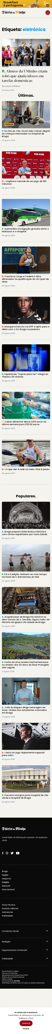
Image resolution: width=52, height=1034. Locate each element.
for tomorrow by (11, 981)
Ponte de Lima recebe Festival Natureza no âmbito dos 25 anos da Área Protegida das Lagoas (23, 636)
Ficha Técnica (8, 904)
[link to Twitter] (12, 853)
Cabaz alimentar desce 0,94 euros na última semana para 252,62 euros (24, 394)
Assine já (26, 1023)
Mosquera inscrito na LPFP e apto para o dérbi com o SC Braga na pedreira (24, 299)
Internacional (8, 889)
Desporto (6, 878)
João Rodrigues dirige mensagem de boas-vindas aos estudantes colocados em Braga (24, 680)
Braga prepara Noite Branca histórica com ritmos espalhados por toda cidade (23, 504)
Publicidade (7, 915)
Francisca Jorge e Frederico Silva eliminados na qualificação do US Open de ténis (25, 249)
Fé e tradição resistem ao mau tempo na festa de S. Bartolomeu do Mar (25, 547)
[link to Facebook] (2, 853)
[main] (26, 417)
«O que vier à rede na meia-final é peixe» (22, 440)
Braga (5, 871)
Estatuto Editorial (10, 908)
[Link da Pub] (26, 4)
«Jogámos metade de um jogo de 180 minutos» (25, 152)
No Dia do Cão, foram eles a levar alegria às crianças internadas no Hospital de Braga (23, 104)
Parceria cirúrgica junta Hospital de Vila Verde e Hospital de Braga (25, 768)
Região (5, 875)
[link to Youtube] (17, 853)
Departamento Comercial (14, 950)
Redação (6, 941)
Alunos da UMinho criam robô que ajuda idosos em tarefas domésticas (24, 42)
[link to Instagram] (7, 853)
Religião (5, 882)
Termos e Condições (9, 973)
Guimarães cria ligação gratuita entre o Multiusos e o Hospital (21, 202)
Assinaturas (7, 912)
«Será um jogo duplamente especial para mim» (25, 724)
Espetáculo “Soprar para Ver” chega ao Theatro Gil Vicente (25, 347)
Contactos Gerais (10, 931)
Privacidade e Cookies (10, 971)
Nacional (6, 885)
